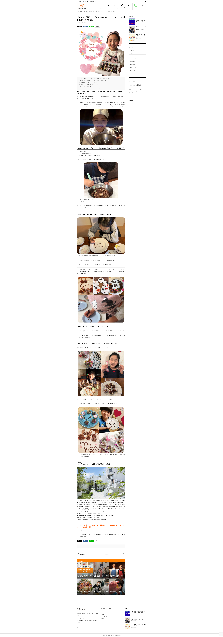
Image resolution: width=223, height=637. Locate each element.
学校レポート (132, 70)
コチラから (85, 530)
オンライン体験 (115, 8)
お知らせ (131, 53)
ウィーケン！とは (104, 616)
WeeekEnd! (132, 50)
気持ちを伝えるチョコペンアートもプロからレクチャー (89, 82)
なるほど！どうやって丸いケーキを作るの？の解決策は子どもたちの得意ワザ (94, 80)
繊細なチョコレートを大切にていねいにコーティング (89, 84)
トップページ (103, 612)
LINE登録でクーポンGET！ (136, 8)
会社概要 (102, 614)
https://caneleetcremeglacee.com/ (92, 517)
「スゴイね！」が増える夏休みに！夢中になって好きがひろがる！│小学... (141, 20)
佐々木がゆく (132, 61)
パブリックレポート (133, 58)
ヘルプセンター (143, 8)
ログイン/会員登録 (129, 8)
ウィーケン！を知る (122, 8)
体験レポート (84, 22)
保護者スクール (133, 67)
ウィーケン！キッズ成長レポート (136, 55)
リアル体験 (108, 8)
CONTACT (103, 618)
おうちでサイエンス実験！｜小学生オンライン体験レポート (141, 36)
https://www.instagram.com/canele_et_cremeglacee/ (95, 519)
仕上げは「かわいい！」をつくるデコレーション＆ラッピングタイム (92, 86)
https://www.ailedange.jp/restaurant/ (94, 513)
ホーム (101, 8)
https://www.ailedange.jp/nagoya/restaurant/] (95, 511)
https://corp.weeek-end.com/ (84, 627)
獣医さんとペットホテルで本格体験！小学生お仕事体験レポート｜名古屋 (141, 28)
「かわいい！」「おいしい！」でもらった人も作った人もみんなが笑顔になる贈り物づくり (95, 78)
